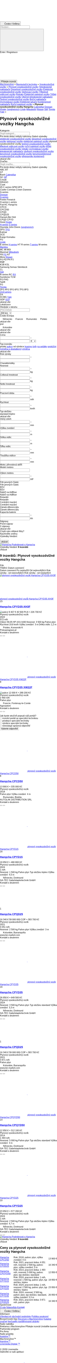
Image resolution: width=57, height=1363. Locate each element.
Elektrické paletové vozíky (37, 94)
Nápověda (11, 1307)
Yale (2, 112)
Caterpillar (39, 107)
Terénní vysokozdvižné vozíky (14, 99)
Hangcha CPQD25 (11, 914)
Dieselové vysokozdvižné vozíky (27, 89)
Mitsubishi (31, 109)
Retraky (20, 94)
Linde (23, 109)
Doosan (48, 107)
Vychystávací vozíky (10, 102)
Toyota (52, 109)
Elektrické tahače (28, 102)
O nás (3, 1307)
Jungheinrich (13, 109)
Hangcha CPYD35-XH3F (15, 606)
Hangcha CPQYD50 (12, 1125)
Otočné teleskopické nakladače (37, 97)
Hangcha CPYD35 (11, 992)
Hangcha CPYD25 (11, 1205)
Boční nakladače (38, 99)
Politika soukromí (40, 1316)
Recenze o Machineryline (30, 1319)
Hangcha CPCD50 (11, 781)
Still (46, 109)
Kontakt (21, 1307)
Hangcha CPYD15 (11, 856)
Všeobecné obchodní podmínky (15, 1316)
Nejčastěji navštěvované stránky (23, 1321)
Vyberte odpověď (9, 728)
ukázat (4, 542)
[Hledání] (22, 40)
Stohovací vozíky (30, 92)
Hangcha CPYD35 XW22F (16, 687)
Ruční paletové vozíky (21, 104)
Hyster (3, 109)
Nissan (40, 109)
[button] (28, 67)
